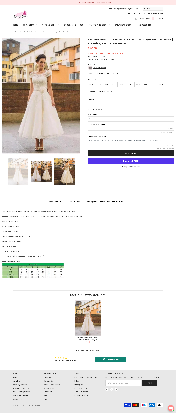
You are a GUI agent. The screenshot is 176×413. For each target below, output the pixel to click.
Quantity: (92, 99)
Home (4, 32)
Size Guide (73, 201)
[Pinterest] (111, 389)
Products (13, 32)
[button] (97, 68)
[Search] (153, 9)
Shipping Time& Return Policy (105, 201)
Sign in (160, 19)
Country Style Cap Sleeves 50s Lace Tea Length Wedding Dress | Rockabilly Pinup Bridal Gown (88, 339)
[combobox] (151, 8)
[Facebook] (106, 389)
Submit (149, 383)
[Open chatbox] (171, 408)
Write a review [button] (111, 359)
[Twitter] (116, 389)
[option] (41, 96)
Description (54, 201)
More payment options (131, 167)
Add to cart (131, 153)
